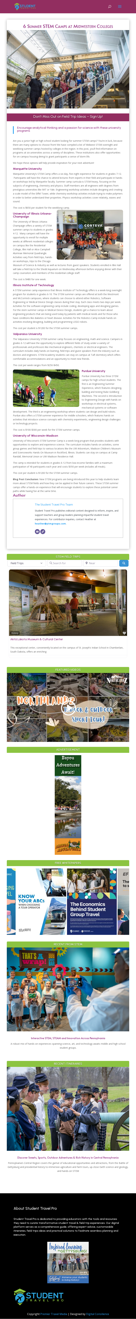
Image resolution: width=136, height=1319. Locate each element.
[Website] (42, 531)
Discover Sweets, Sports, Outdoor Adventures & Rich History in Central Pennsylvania (68, 1157)
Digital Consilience (97, 1314)
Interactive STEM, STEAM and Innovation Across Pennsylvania (68, 1038)
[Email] (37, 531)
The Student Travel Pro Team (54, 504)
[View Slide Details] (37, 901)
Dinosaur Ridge (102, 639)
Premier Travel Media (53, 1314)
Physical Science (100, 633)
